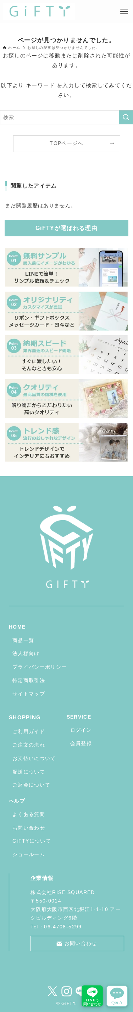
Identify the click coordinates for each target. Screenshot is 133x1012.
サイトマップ (28, 694)
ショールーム (28, 854)
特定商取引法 (28, 680)
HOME (17, 627)
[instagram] (67, 991)
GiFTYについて (31, 841)
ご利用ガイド (28, 731)
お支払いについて (34, 758)
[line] (81, 991)
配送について (28, 772)
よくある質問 (28, 814)
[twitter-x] (52, 991)
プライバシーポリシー (39, 667)
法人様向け (26, 653)
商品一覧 (23, 640)
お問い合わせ (28, 828)
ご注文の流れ (28, 745)
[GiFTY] (39, 12)
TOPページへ (66, 143)
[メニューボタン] (124, 12)
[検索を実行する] (126, 117)
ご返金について (31, 785)
